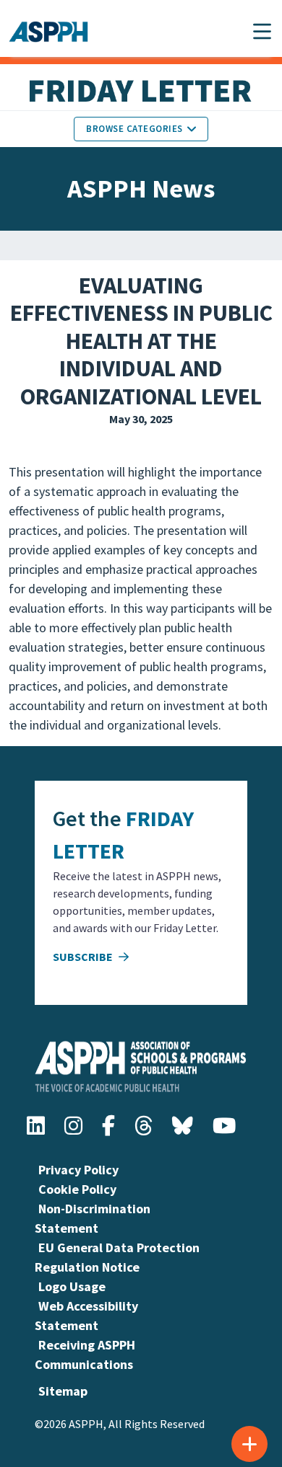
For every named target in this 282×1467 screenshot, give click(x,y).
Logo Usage (72, 1286)
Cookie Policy (77, 1189)
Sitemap (62, 1391)
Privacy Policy (78, 1169)
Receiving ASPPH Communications (85, 1355)
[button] (262, 31)
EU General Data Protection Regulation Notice (117, 1257)
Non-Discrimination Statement (92, 1218)
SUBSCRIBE (84, 956)
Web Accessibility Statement (86, 1316)
